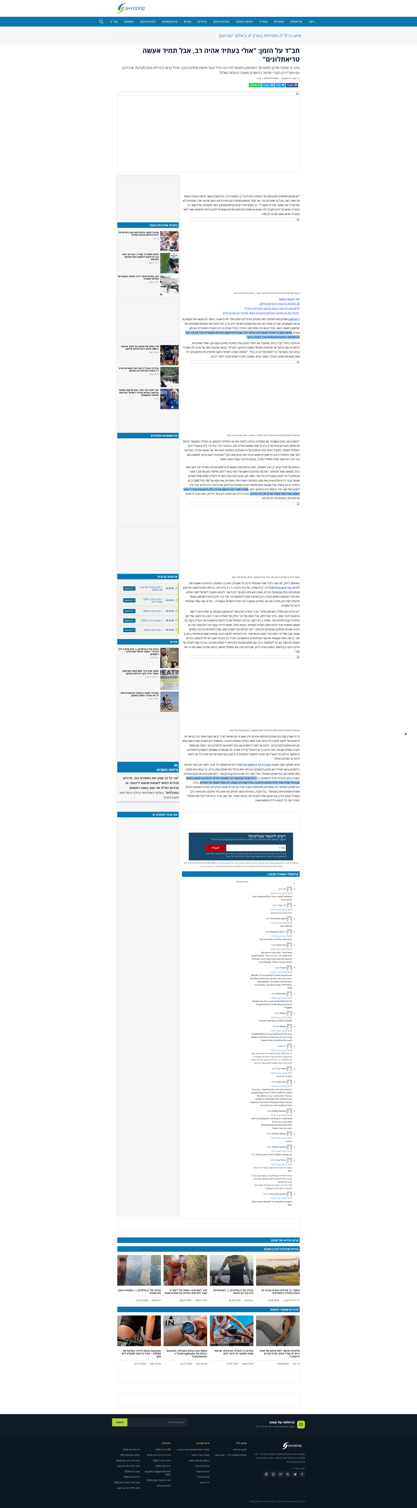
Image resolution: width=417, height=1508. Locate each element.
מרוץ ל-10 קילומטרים (257, 765)
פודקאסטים (169, 21)
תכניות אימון (221, 21)
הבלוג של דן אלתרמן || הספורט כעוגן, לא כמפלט (139, 1291)
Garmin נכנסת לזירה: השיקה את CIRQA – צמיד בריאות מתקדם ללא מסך (141, 1353)
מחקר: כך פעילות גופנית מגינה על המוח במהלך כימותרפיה (280, 1291)
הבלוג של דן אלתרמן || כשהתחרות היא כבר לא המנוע (233, 1291)
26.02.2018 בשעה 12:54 (281, 936)
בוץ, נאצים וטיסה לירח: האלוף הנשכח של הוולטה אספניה (138, 277)
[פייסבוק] (302, 1474)
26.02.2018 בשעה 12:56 (281, 949)
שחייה (263, 21)
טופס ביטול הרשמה (200, 1455)
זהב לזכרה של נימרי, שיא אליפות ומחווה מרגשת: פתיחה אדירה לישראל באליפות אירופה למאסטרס (139, 392)
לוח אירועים (148, 21)
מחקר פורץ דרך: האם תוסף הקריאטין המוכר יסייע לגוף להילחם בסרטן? (140, 672)
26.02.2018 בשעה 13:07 (281, 1138)
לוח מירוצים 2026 (131, 1449)
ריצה (312, 21)
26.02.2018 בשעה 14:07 (281, 1164)
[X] (288, 1474)
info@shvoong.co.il (207, 866)
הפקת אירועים (240, 1449)
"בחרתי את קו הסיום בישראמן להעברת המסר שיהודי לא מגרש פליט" (261, 313)
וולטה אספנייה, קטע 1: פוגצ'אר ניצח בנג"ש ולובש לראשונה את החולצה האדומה (140, 257)
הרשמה (119, 1422)
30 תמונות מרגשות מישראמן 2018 (279, 304)
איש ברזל (292, 35)
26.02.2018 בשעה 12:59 (281, 972)
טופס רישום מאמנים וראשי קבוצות (193, 1449)
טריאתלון (296, 21)
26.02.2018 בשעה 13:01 (281, 1030)
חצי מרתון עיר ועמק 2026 (159, 1480)
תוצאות (129, 21)
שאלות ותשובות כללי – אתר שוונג (231, 1455)
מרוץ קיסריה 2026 (162, 1460)
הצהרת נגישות (202, 1471)
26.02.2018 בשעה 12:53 (281, 922)
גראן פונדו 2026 (163, 1466)
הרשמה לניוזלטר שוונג (199, 1460)
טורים (187, 21)
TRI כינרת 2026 (163, 1449)
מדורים (202, 21)
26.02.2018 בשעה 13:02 (281, 1050)
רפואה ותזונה (244, 21)
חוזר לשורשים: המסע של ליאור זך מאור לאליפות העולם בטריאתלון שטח (186, 1291)
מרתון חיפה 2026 (131, 1477)
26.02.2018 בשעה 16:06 (281, 1198)
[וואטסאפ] (273, 1474)
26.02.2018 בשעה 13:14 (281, 1151)
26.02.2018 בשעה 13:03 (281, 1073)
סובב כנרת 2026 (132, 1471)
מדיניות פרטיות (202, 1466)
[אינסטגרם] (266, 1474)
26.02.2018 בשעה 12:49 (281, 893)
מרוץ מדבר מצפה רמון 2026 (127, 1482)
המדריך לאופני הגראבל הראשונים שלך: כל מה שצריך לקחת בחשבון (139, 694)
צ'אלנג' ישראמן (233, 35)
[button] (292, 85)
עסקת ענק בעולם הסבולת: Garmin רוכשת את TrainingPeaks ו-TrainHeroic (187, 1353)
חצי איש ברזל (283, 588)
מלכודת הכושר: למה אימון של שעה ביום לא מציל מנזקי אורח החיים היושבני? (280, 1353)
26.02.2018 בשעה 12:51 (281, 909)
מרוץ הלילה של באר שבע (128, 1466)
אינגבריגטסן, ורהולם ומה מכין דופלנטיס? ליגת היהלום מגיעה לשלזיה (138, 233)
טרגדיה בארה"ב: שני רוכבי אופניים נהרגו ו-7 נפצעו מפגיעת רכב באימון (139, 369)
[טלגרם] (295, 1474)
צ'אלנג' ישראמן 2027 (130, 1455)
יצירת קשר (204, 1482)
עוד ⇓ (114, 21)
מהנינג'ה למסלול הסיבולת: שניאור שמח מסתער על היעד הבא (233, 1352)
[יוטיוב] (280, 1474)
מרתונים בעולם (164, 1485)
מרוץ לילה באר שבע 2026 (128, 1460)
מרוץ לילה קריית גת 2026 (159, 1455)
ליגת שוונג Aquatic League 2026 (158, 1473)
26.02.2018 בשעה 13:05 (281, 1115)
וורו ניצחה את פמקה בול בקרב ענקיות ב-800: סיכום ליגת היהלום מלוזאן (140, 347)
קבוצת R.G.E (203, 1477)
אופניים (279, 21)
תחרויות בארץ (265, 35)
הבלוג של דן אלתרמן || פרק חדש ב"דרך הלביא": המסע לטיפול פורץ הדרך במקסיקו (138, 651)
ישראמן (293, 319)
